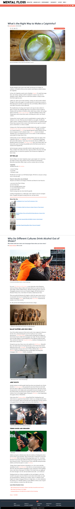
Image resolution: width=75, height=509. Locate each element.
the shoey (30, 463)
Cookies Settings (58, 505)
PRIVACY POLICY (48, 503)
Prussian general (18, 387)
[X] (66, 5)
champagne (23, 347)
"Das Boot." (41, 402)
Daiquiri (34, 93)
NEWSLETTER (29, 2)
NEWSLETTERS (39, 503)
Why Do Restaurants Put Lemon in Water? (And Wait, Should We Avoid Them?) (27, 487)
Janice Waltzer (27, 62)
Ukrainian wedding (27, 340)
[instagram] (68, 5)
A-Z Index (47, 505)
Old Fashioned (29, 139)
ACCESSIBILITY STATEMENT (28, 505)
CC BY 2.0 (32, 62)
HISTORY (60, 2)
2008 (22, 130)
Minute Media (35, 507)
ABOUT (15, 503)
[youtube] (72, 5)
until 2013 (32, 132)
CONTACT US (26, 503)
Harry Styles (35, 298)
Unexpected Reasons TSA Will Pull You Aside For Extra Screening (24, 491)
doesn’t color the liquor (23, 112)
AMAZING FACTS (36, 2)
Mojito (20, 139)
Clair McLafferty (12, 26)
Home (11, 495)
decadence (19, 352)
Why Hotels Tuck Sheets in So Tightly (18, 489)
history (21, 298)
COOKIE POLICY (58, 503)
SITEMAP (38, 505)
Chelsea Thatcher (12, 245)
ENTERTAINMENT (45, 2)
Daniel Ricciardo (22, 467)
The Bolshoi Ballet (21, 335)
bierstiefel (35, 393)
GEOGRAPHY (53, 2)
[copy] (17, 28)
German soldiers (22, 397)
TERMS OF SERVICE (17, 505)
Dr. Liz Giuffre (13, 458)
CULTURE (15, 495)
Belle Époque (38, 344)
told (28, 142)
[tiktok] (70, 5)
